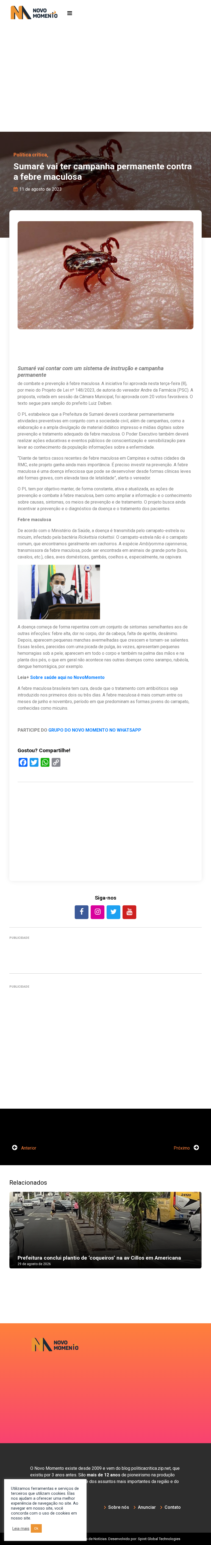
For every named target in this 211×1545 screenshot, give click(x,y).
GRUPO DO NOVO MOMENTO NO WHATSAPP (94, 730)
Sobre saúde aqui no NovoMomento (67, 677)
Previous (17, 1235)
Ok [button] (36, 1528)
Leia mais (20, 1528)
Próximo (182, 1148)
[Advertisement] (105, 90)
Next (193, 1235)
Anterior (28, 1148)
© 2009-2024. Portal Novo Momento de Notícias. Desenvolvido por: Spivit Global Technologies (105, 1539)
